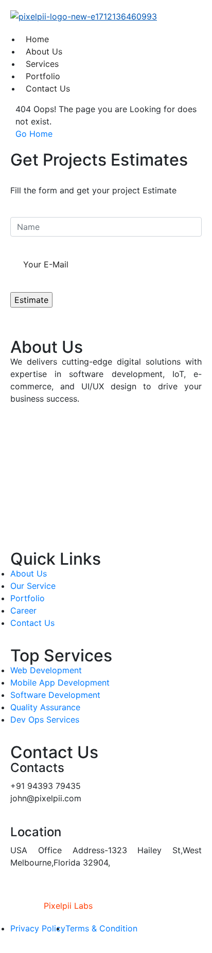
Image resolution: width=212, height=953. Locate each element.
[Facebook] (23, 438)
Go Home (33, 134)
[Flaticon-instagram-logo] (23, 467)
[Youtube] (23, 524)
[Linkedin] (23, 496)
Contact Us (48, 88)
